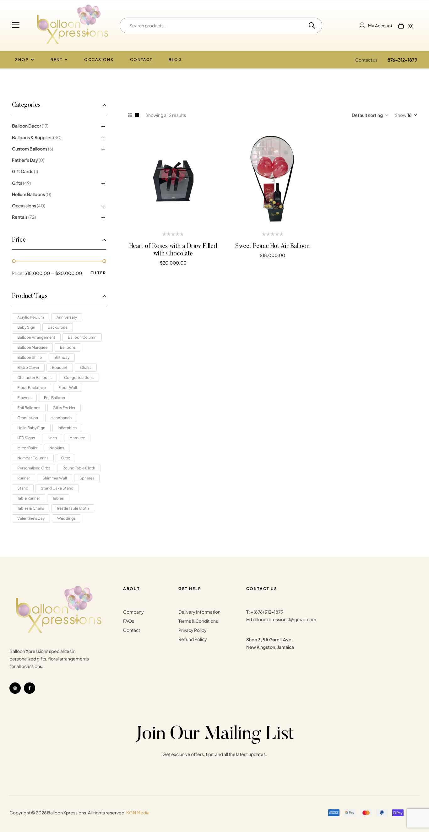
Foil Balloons (28, 407)
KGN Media (137, 812)
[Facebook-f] (29, 688)
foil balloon (54, 397)
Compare (173, 179)
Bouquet (60, 367)
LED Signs (26, 437)
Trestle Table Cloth (73, 508)
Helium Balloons (28, 194)
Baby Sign (26, 327)
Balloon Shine (29, 357)
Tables (58, 498)
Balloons (68, 347)
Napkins (56, 448)
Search (310, 25)
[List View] (130, 115)
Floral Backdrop (31, 387)
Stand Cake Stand (57, 488)
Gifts (17, 183)
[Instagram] (15, 688)
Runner (23, 478)
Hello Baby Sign (31, 427)
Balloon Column (82, 337)
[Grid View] (137, 115)
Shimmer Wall (54, 478)
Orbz (65, 458)
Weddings (66, 518)
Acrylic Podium (30, 317)
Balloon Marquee (32, 347)
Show (400, 115)
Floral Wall (67, 387)
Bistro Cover (28, 367)
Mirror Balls (27, 448)
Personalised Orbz (33, 468)
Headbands (61, 417)
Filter (98, 273)
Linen (52, 437)
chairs (85, 367)
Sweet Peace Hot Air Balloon (272, 246)
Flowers (24, 397)
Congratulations (79, 377)
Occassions (24, 205)
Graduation (27, 417)
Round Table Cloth (78, 468)
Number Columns (32, 458)
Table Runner (28, 498)
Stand (22, 488)
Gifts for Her (64, 407)
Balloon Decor (26, 126)
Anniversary (67, 317)
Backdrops (58, 327)
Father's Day (25, 160)
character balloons (34, 377)
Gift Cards (22, 171)
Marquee (77, 437)
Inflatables (67, 427)
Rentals (20, 217)
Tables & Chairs (30, 508)
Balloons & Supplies (32, 137)
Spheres (86, 478)
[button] (16, 25)
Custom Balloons (29, 148)
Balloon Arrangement (36, 337)
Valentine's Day (31, 518)
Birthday (61, 357)
